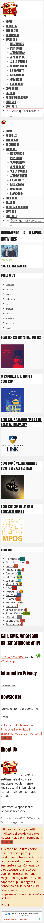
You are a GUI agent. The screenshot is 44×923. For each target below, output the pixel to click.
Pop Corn (16, 48)
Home (9, 21)
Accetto (7, 841)
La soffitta (17, 70)
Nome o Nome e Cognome (19, 709)
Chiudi (5, 905)
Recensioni (12, 35)
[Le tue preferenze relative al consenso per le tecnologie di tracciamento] (40, 919)
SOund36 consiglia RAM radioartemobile (17, 509)
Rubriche (11, 39)
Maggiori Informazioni (26, 838)
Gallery (10, 93)
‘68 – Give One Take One (14, 266)
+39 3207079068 (13, 657)
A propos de (17, 57)
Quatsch (11, 102)
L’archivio (16, 84)
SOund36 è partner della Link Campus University (21, 422)
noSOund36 (17, 44)
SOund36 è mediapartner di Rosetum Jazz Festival (19, 466)
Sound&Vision (18, 66)
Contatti (11, 106)
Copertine (12, 88)
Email (4, 717)
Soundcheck (17, 53)
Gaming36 (16, 79)
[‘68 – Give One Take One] (9, 255)
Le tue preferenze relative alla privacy (24, 914)
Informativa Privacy (9, 685)
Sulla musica (18, 61)
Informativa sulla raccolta (15, 919)
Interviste (12, 30)
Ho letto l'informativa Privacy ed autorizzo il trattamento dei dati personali (21, 729)
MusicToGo (17, 75)
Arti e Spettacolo (17, 97)
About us (11, 26)
